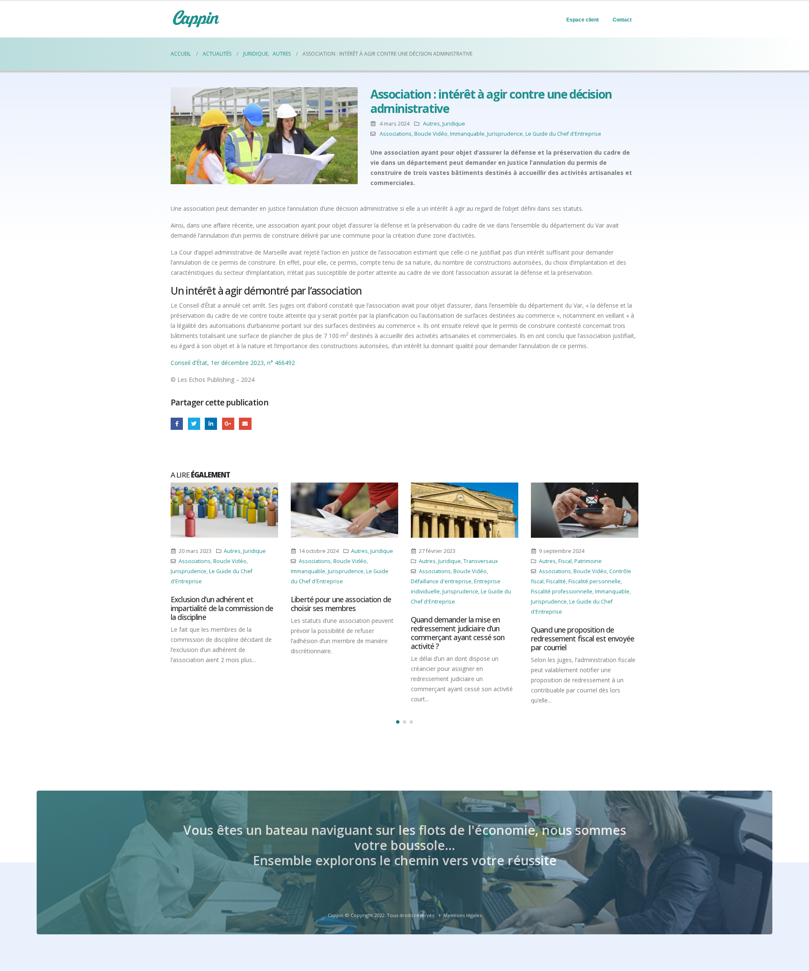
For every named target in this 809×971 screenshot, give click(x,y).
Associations (396, 133)
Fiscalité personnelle (594, 581)
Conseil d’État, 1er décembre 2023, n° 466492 (233, 363)
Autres (431, 123)
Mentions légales (462, 915)
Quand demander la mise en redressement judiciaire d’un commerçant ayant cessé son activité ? (457, 632)
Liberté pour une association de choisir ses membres (341, 603)
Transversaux (480, 561)
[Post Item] (224, 510)
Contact (622, 20)
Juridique (453, 123)
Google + (228, 424)
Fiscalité (556, 581)
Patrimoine (588, 561)
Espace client (582, 20)
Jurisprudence (505, 133)
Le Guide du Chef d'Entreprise (563, 133)
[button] (397, 722)
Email (245, 424)
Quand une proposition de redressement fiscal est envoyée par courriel (582, 638)
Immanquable (467, 133)
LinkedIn (211, 424)
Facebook (177, 424)
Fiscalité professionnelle (561, 591)
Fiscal (565, 561)
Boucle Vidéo (430, 133)
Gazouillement (194, 424)
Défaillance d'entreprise (441, 581)
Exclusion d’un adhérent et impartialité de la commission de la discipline (222, 608)
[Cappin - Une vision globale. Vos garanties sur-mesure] (196, 18)
